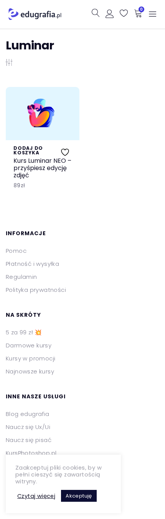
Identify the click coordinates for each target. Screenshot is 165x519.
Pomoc (16, 251)
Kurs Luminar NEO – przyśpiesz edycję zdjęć (42, 168)
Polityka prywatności (36, 290)
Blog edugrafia (28, 414)
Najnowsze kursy (30, 371)
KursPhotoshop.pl (31, 453)
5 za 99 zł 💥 (24, 332)
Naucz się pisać (28, 440)
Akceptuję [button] (79, 495)
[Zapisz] (66, 150)
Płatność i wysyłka (32, 264)
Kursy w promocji (30, 358)
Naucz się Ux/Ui (28, 427)
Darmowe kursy (28, 345)
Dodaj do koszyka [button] (28, 150)
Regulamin (21, 277)
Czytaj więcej (36, 496)
